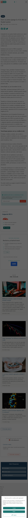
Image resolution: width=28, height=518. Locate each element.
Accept (14, 508)
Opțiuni (14, 515)
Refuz (14, 511)
